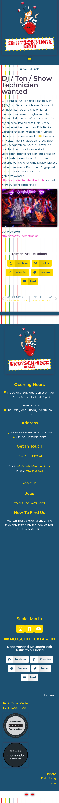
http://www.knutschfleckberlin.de (23, 180)
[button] (29, 59)
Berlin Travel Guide (15, 703)
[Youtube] (38, 629)
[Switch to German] (26, 794)
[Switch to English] (33, 794)
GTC (53, 782)
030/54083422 (34, 470)
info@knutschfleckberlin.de (33, 466)
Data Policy (48, 778)
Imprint (51, 774)
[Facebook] (29, 629)
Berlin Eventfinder (14, 707)
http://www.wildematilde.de (20, 236)
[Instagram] (20, 629)
